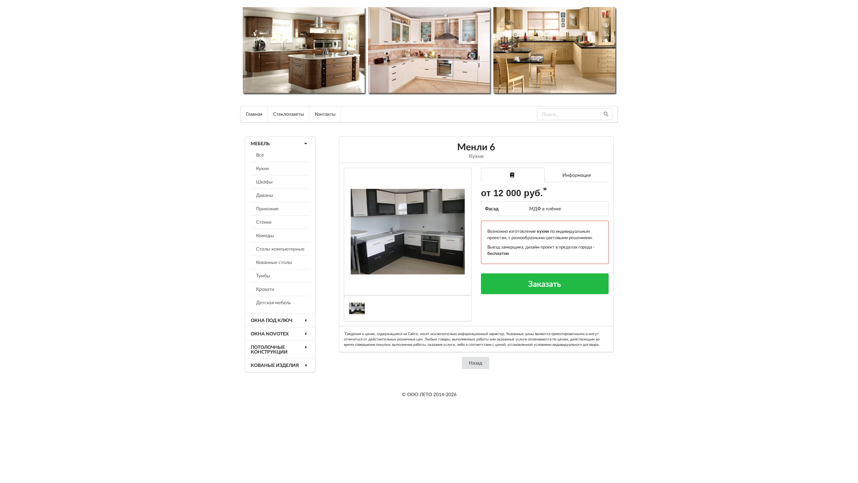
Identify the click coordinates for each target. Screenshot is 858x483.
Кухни (262, 168)
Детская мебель (273, 302)
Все (260, 155)
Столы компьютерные (280, 249)
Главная (254, 114)
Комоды (265, 235)
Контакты (325, 114)
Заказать (544, 283)
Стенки (263, 222)
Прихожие (267, 208)
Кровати (265, 289)
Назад (475, 363)
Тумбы (263, 275)
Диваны (264, 195)
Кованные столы (274, 262)
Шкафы (264, 181)
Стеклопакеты (288, 114)
